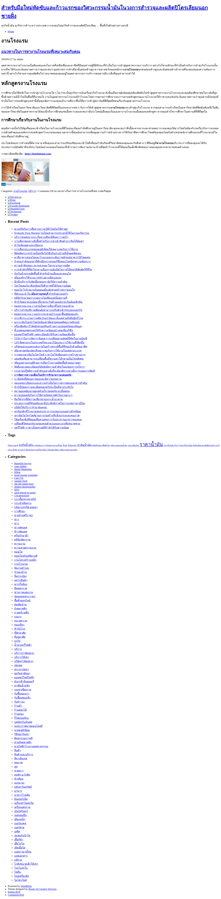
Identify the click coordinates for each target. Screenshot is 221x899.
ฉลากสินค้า (20, 580)
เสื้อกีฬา (18, 839)
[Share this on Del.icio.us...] (14, 197)
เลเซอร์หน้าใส (22, 835)
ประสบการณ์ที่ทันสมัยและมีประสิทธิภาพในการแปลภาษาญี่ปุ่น (49, 403)
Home (11, 31)
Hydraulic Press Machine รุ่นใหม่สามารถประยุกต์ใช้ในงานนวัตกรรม (51, 233)
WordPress (26, 886)
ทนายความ (20, 620)
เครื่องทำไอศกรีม (24, 803)
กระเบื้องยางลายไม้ (25, 499)
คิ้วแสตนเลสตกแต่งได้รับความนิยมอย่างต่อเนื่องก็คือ (43, 330)
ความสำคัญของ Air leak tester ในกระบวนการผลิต (42, 265)
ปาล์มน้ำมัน (84, 445)
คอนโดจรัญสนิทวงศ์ (25, 555)
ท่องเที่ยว (19, 624)
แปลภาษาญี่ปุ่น (22, 851)
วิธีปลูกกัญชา (21, 734)
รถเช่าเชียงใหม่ (133, 445)
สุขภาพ (18, 762)
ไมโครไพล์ (20, 880)
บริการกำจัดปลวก (24, 653)
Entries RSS (14, 892)
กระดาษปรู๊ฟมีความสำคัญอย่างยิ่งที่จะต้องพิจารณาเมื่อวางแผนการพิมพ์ (54, 370)
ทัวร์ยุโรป (19, 628)
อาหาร (18, 791)
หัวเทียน (18, 778)
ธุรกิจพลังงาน (39, 445)
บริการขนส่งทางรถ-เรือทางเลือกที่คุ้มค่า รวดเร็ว (41, 237)
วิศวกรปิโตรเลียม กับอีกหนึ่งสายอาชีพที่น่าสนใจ (197, 445)
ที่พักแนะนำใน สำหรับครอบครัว (41, 293)
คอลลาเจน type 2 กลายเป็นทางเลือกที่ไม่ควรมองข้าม (44, 306)
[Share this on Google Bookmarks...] (18, 205)
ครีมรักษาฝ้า (21, 535)
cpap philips (20, 466)
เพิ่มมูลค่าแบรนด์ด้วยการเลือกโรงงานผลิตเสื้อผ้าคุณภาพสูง (47, 362)
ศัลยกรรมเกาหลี (23, 738)
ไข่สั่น (17, 872)
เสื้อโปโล (19, 843)
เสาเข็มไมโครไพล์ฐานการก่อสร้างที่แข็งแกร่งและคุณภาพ (47, 415)
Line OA (18, 478)
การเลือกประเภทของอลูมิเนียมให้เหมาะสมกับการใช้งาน (46, 249)
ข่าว (16, 519)
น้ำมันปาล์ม (72, 445)
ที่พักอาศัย (20, 632)
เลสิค (17, 831)
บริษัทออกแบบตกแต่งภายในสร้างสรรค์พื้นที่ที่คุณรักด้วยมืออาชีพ (50, 346)
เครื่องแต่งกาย (22, 807)
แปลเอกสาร (21, 855)
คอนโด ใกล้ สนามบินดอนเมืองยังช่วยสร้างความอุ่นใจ (44, 289)
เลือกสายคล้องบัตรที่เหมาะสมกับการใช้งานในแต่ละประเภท (48, 350)
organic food (20, 481)
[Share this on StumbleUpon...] (16, 208)
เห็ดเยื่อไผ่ (19, 847)
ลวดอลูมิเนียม (22, 730)
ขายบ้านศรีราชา (23, 515)
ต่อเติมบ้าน (20, 604)
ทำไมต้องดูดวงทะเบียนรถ (28, 245)
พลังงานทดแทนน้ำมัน (119, 445)
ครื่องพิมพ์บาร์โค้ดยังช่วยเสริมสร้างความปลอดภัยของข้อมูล (48, 326)
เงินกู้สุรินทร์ (21, 811)
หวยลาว (18, 770)
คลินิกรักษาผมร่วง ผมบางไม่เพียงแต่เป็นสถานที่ (40, 298)
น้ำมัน (65, 445)
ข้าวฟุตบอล (20, 531)
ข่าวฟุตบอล (20, 527)
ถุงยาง (17, 616)
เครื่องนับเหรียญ (53, 450)
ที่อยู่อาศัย (19, 637)
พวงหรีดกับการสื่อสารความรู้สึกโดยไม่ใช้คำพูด (41, 229)
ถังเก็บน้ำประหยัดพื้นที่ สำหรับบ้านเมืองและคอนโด (42, 273)
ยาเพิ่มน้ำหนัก (22, 685)
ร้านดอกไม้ (20, 709)
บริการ (32, 191)
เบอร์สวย (19, 827)
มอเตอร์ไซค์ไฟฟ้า (24, 677)
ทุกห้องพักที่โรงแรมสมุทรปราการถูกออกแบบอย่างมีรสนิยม (47, 411)
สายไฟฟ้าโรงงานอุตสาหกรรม (31, 746)
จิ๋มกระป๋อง (20, 576)
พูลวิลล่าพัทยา (22, 673)
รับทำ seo (19, 701)
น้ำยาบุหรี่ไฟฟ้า (23, 645)
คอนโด (18, 551)
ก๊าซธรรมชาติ (13, 445)
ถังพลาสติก (20, 608)
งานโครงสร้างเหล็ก (25, 560)
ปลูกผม (18, 665)
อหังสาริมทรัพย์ (23, 787)
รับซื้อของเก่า (21, 693)
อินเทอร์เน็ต (21, 799)
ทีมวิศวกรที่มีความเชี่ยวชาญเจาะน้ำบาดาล (38, 399)
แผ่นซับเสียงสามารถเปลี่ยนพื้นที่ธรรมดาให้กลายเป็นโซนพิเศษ (48, 358)
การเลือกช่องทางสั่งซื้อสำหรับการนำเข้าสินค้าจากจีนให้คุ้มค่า (49, 241)
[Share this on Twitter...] (13, 214)
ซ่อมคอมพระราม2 (24, 596)
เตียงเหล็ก (19, 819)
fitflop (17, 472)
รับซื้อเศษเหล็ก (22, 697)
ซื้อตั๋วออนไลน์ (22, 600)
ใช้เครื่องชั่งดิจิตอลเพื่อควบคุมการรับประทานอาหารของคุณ (48, 419)
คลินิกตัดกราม (22, 539)
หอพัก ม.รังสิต (22, 774)
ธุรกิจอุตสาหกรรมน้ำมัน (53, 445)
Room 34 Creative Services (42, 889)
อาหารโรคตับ (22, 795)
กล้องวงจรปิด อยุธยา (26, 507)
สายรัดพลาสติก (23, 742)
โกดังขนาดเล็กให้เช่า (26, 864)
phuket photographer (24, 486)
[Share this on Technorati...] (14, 211)
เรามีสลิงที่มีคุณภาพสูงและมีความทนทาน (37, 379)
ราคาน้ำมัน (151, 444)
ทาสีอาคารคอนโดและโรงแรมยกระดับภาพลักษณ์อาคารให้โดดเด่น (52, 257)
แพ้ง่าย (18, 859)
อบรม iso (19, 782)
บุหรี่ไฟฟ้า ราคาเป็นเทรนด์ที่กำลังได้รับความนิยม (41, 427)
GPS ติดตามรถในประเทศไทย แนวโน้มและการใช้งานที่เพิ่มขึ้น (49, 342)
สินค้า (17, 750)
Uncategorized (21, 495)
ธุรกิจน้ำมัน (26, 445)
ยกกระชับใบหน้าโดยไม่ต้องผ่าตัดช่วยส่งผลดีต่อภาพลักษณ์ (46, 322)
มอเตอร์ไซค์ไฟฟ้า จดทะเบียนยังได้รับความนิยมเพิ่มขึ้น (44, 334)
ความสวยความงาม (25, 547)
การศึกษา (19, 511)
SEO (16, 489)
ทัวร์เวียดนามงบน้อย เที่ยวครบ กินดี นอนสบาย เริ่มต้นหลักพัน (48, 302)
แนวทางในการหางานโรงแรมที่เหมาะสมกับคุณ (40, 51)
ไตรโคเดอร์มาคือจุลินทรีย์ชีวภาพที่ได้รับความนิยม (42, 285)
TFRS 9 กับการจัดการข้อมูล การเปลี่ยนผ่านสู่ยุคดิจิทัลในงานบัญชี (50, 338)
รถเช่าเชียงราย (22, 689)
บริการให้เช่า (21, 657)
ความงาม (19, 543)
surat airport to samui (25, 492)
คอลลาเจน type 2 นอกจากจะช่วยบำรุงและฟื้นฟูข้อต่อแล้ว (46, 314)
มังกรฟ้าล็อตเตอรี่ (24, 681)
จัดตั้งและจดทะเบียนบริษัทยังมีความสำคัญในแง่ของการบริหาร (49, 366)
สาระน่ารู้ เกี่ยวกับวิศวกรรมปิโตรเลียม (32, 450)
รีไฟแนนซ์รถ (21, 718)
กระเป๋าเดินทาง (22, 503)
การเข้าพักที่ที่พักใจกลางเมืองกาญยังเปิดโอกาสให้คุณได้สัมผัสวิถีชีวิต (53, 269)
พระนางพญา (21, 669)
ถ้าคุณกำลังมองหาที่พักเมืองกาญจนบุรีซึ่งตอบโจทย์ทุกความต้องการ (52, 261)
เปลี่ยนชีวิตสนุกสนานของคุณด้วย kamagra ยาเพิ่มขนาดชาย (47, 423)
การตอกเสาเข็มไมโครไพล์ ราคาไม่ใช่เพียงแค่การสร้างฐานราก (50, 354)
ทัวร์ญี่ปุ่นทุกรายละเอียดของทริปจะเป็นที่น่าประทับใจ (43, 387)
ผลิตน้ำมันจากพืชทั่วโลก (101, 445)
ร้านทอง (19, 714)
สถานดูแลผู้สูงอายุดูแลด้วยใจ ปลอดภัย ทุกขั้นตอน (42, 391)
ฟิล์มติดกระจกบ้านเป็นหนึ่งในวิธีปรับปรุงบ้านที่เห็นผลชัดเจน (47, 253)
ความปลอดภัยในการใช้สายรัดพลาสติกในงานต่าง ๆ (43, 395)
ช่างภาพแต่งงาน (23, 592)
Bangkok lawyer (22, 463)
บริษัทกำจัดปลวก (23, 661)
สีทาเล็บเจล (20, 758)
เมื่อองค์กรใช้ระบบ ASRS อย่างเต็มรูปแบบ (37, 277)
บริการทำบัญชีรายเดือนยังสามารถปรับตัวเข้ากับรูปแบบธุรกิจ (48, 310)
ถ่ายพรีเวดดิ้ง (21, 612)
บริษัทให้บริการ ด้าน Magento (30, 407)
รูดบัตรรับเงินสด (23, 722)
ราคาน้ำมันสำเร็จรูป (171, 445)
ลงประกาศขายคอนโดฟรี (28, 726)
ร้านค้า (18, 705)
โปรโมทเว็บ (21, 868)
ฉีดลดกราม (20, 588)
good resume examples (26, 475)
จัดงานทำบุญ (21, 568)
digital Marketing (23, 469)
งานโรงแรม (20, 191)
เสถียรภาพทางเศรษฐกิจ (68, 450)
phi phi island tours (24, 483)
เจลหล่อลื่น (20, 815)
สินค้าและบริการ (23, 754)
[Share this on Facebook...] (14, 203)
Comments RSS (16, 894)
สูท (16, 766)
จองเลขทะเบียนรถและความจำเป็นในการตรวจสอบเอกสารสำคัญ (50, 383)
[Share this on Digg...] (12, 200)
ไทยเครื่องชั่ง (21, 876)
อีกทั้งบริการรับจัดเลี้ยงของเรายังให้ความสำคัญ (40, 281)
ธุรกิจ (17, 641)
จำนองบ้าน (20, 572)
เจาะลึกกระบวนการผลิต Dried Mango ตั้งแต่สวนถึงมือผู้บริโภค (48, 318)
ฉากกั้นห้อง (20, 584)
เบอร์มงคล (20, 823)
